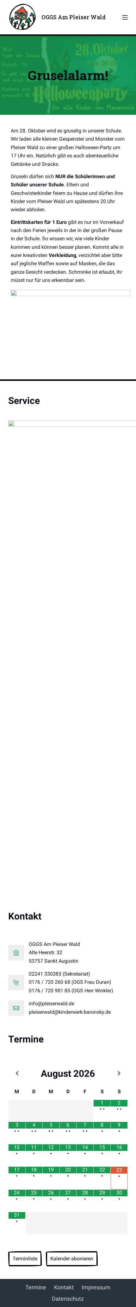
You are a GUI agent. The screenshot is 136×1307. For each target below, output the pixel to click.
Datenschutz (68, 1298)
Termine (35, 1287)
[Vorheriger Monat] (17, 1073)
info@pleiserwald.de (51, 1004)
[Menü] (125, 17)
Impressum (96, 1287)
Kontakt (64, 1287)
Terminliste (25, 1259)
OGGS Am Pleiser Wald (73, 17)
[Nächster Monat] (119, 1073)
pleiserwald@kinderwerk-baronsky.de (70, 1012)
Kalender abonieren (71, 1259)
